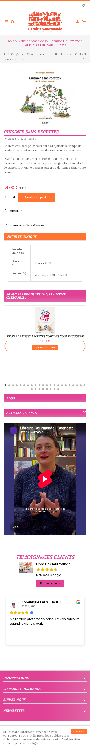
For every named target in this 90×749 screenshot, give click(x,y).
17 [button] (66, 385)
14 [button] (54, 385)
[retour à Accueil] (4, 54)
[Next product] (86, 58)
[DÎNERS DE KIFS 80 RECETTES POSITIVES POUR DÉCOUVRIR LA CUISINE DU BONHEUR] (45, 320)
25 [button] (39, 389)
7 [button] (28, 385)
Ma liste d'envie (83, 6)
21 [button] (81, 385)
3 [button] (13, 385)
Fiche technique (21, 237)
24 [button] (35, 389)
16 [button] (62, 385)
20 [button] (77, 385)
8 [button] (32, 385)
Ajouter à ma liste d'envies (26, 225)
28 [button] (50, 389)
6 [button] (24, 385)
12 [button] (47, 385)
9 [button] (35, 385)
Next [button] (84, 346)
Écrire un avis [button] (50, 583)
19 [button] (73, 385)
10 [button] (39, 385)
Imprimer (15, 211)
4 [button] (17, 385)
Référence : (10, 138)
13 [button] (50, 385)
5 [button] (20, 385)
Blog (10, 398)
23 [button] (32, 389)
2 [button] (9, 385)
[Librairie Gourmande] (45, 21)
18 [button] (69, 385)
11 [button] (43, 385)
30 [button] (58, 389)
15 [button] (58, 385)
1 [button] (5, 385)
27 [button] (47, 389)
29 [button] (54, 389)
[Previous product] (83, 58)
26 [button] (43, 389)
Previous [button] (5, 346)
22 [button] (84, 385)
